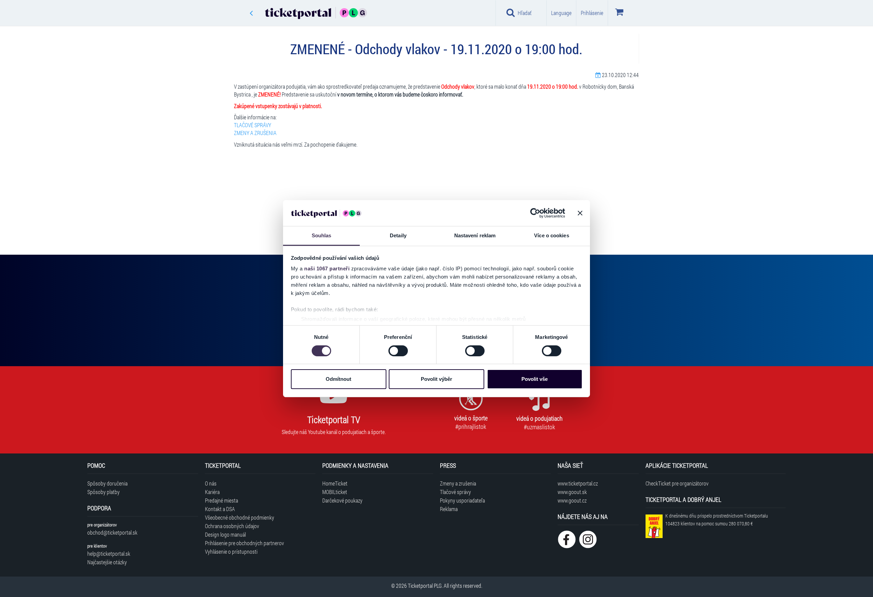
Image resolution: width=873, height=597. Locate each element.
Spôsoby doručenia (107, 483)
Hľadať (525, 12)
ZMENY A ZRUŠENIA (255, 132)
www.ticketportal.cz (578, 483)
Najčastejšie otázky (107, 562)
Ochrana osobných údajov (232, 525)
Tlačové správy (455, 491)
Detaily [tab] (398, 235)
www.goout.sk (572, 491)
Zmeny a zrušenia (458, 483)
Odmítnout (338, 379)
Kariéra (212, 491)
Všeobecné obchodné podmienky (239, 517)
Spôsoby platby (103, 491)
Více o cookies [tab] (551, 235)
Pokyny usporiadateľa (462, 500)
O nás (211, 483)
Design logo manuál (225, 534)
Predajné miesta (221, 500)
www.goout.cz (572, 500)
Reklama (449, 508)
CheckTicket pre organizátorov (677, 483)
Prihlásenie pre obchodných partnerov (244, 543)
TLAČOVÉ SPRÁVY (252, 125)
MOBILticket (334, 491)
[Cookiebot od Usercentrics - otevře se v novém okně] (535, 213)
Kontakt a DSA (220, 508)
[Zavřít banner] (580, 213)
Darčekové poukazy (342, 500)
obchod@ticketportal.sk (112, 532)
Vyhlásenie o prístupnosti (231, 551)
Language (561, 12)
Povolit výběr (436, 379)
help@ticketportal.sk (108, 553)
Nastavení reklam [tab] (475, 235)
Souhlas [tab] (321, 235)
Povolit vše (534, 379)
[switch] (398, 350)
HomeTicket (334, 483)
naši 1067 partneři (327, 268)
